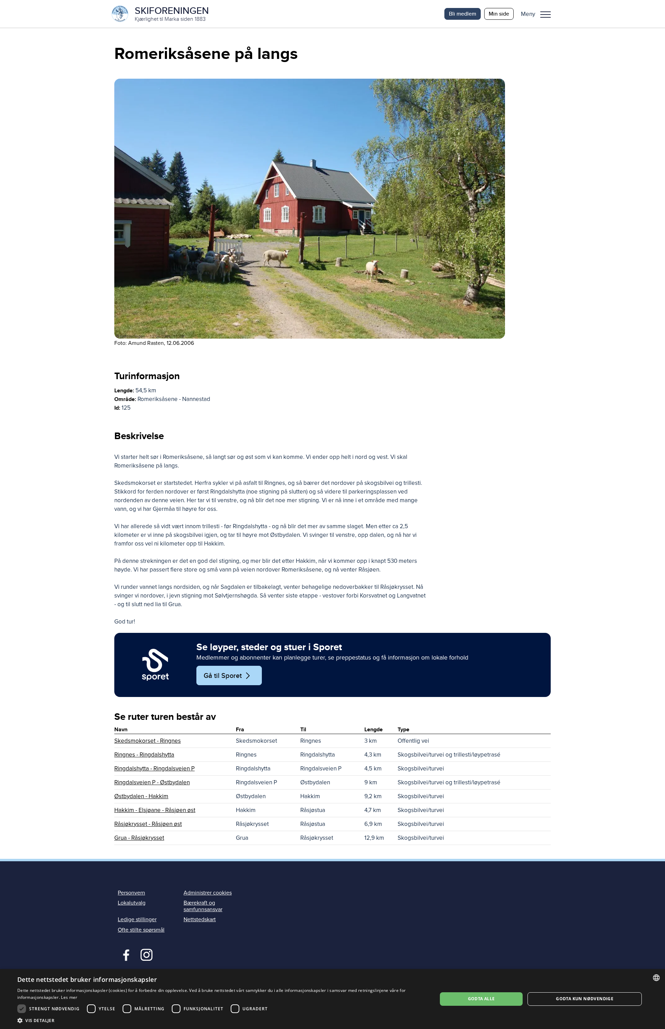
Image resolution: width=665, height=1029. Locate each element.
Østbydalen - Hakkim (141, 796)
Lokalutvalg (131, 902)
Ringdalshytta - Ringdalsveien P (154, 768)
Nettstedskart (200, 919)
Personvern (131, 892)
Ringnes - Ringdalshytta (144, 754)
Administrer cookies (208, 892)
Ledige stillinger (137, 919)
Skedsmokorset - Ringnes (147, 740)
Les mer (69, 997)
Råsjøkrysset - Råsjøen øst (148, 824)
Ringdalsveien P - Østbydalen (152, 782)
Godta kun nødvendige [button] (584, 999)
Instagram (146, 954)
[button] (538, 14)
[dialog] (332, 999)
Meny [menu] (545, 14)
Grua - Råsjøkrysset (139, 837)
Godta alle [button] (481, 999)
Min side (499, 14)
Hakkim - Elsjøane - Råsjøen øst (154, 810)
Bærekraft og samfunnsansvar (203, 906)
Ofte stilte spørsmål (141, 929)
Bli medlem (462, 14)
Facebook (124, 954)
